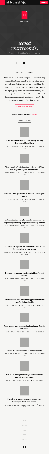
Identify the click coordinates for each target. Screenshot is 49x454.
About (24, 421)
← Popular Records (24, 106)
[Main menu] (2, 2)
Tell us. (34, 115)
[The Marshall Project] (15, 2)
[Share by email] (24, 63)
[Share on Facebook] (17, 63)
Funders (24, 439)
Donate (44, 2)
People (24, 425)
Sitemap (24, 435)
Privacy (24, 430)
